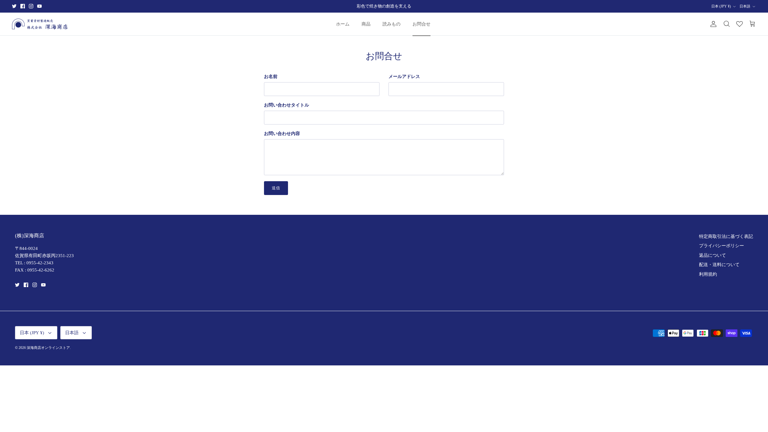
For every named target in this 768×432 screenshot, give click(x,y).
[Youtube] (39, 6)
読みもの (391, 24)
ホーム (343, 24)
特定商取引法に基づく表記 (726, 236)
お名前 (271, 76)
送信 (276, 188)
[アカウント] (712, 24)
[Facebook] (22, 6)
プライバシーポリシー (721, 245)
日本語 (745, 6)
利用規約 (708, 274)
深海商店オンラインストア (48, 348)
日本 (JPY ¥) (721, 6)
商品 (366, 24)
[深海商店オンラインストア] (40, 24)
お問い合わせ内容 (282, 133)
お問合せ (421, 24)
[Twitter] (14, 6)
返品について (712, 255)
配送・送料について (719, 264)
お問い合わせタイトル (286, 105)
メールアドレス (404, 76)
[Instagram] (31, 6)
